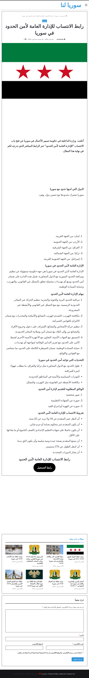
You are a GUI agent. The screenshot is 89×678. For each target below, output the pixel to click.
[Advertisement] (44, 118)
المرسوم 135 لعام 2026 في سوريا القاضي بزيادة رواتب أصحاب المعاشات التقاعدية (34, 560)
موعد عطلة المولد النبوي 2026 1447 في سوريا (75, 558)
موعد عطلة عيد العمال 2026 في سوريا (55, 582)
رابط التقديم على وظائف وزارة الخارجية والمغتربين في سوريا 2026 (54, 560)
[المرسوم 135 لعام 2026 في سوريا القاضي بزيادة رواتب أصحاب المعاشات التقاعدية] (34, 549)
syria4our (60, 39)
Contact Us (71, 674)
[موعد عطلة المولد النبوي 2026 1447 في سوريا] (75, 549)
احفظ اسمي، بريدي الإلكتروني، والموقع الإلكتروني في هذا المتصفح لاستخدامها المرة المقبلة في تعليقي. (49, 653)
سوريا (56, 16)
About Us (62, 674)
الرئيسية (63, 16)
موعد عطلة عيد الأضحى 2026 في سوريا (14, 558)
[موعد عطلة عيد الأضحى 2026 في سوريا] (13, 549)
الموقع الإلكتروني (37, 644)
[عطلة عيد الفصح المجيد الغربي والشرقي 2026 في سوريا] (13, 574)
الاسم (81, 635)
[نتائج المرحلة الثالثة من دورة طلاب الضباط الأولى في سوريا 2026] (34, 574)
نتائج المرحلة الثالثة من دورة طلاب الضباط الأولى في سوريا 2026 (35, 583)
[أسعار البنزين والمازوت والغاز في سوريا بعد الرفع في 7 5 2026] (75, 574)
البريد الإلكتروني (78, 644)
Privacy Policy (53, 674)
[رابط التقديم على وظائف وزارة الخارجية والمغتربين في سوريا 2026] (54, 549)
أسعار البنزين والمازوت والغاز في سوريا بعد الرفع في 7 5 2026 (76, 583)
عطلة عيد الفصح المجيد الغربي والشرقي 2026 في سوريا (14, 583)
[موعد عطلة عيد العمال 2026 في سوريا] (54, 574)
